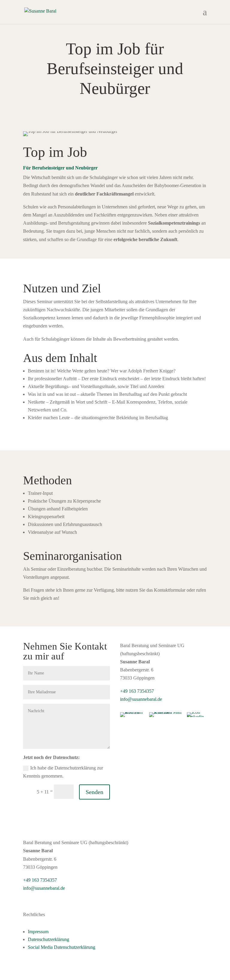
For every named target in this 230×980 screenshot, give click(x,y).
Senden (94, 792)
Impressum (38, 931)
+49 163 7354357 (137, 691)
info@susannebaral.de (141, 699)
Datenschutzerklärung (48, 939)
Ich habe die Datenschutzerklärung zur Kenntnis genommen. (63, 771)
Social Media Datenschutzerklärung (61, 947)
